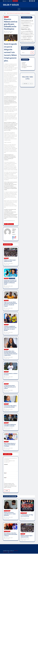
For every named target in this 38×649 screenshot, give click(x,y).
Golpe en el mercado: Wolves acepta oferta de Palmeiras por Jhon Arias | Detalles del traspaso (10, 304)
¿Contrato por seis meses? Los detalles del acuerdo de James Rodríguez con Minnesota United (10, 282)
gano (22, 33)
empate (26, 31)
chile (33, 23)
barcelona (25, 22)
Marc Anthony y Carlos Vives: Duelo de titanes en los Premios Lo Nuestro (10, 534)
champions (30, 23)
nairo (32, 36)
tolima (30, 41)
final (32, 31)
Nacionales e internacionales (27, 66)
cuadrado (26, 27)
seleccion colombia (27, 41)
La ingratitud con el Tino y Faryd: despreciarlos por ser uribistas (10, 387)
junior (24, 34)
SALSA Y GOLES (11, 4)
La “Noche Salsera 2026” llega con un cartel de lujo (27, 515)
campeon (23, 23)
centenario (27, 23)
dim (30, 29)
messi (22, 36)
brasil (28, 22)
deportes (23, 63)
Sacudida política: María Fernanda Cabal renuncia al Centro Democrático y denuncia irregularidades (10, 353)
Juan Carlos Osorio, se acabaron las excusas (10, 374)
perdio (22, 39)
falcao (30, 31)
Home (5, 13)
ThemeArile (11, 552)
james (25, 33)
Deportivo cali (25, 29)
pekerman (29, 37)
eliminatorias (23, 31)
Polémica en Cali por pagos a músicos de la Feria (10, 260)
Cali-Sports (24, 62)
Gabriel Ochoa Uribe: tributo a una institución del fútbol (10, 406)
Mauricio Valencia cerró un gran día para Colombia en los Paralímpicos (18, 13)
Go (32, 52)
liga (31, 34)
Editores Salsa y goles (9, 31)
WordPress (16, 550)
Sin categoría (24, 67)
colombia (26, 25)
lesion (30, 34)
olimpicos (25, 37)
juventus (27, 34)
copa (29, 25)
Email (5, 477)
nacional (29, 36)
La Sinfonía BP (24, 65)
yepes (33, 41)
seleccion (22, 41)
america (23, 21)
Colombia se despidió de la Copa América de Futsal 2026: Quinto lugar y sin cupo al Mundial (10, 328)
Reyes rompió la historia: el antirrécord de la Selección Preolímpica (9, 445)
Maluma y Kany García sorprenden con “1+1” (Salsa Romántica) (10, 514)
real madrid (27, 39)
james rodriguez (29, 33)
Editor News (6, 552)
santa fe (31, 39)
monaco (25, 36)
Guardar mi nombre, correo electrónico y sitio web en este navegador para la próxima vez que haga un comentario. (10, 485)
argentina (22, 22)
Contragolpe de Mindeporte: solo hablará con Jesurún (10, 425)
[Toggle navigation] (19, 9)
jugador (22, 34)
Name (5, 472)
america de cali (29, 21)
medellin (33, 34)
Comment (6, 464)
